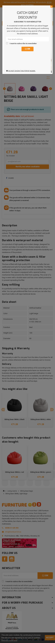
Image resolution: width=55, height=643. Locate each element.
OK (28, 49)
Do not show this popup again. (22, 71)
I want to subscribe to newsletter (23, 43)
